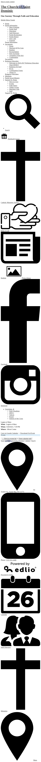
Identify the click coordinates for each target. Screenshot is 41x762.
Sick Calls (12, 39)
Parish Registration (15, 35)
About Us (12, 72)
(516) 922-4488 (11, 560)
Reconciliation (14, 52)
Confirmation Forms (16, 70)
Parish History (14, 37)
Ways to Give (13, 82)
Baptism (12, 50)
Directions (12, 31)
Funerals (12, 40)
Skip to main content (8, 2)
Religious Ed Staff (15, 67)
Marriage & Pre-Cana (16, 48)
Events (11, 84)
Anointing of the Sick (16, 55)
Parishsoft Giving (14, 139)
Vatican (11, 415)
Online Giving (14, 87)
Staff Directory (14, 33)
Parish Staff (13, 29)
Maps (35, 760)
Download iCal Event (27, 433)
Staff (10, 91)
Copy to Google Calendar (9, 433)
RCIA (11, 69)
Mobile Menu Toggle (8, 20)
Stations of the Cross (16, 418)
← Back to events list (9, 438)
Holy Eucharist (14, 54)
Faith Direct (13, 85)
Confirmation (13, 57)
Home (11, 46)
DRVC (11, 413)
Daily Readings (14, 411)
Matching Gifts (14, 89)
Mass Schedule (14, 27)
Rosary (11, 417)
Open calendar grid (25, 438)
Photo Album (26, 278)
